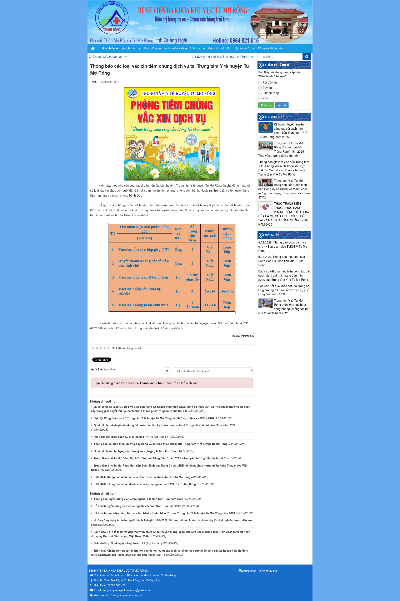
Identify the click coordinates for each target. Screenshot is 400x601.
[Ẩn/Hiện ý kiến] (167, 371)
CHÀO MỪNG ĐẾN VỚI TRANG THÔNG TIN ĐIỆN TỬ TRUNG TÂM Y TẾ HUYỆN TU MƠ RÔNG (246, 57)
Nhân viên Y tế (174, 48)
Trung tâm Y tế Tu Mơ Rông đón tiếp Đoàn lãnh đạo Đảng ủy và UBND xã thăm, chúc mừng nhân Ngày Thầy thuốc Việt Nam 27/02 (284, 188)
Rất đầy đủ (269, 82)
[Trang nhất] (93, 48)
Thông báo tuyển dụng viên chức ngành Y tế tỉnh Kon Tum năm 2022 (138, 499)
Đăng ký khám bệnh (271, 48)
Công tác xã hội (218, 48)
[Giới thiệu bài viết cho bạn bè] (235, 81)
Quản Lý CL (243, 48)
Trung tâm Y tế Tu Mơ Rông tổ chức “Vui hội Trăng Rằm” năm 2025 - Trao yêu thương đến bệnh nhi (158, 458)
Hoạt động (151, 48)
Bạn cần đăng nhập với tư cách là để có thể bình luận (146, 383)
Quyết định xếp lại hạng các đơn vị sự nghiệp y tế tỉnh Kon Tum (135, 451)
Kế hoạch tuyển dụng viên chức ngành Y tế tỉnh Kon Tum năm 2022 (137, 506)
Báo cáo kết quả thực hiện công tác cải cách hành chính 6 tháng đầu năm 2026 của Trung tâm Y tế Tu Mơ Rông (284, 275)
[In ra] (243, 81)
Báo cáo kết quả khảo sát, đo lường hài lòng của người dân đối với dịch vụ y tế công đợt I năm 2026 (284, 290)
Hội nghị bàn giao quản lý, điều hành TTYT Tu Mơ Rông (130, 437)
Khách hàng (129, 48)
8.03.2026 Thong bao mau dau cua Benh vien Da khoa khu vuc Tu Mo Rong (142, 477)
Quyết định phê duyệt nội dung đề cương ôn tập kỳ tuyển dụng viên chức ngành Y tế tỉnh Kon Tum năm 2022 (164, 425)
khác (265, 98)
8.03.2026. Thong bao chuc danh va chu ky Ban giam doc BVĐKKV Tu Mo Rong (145, 484)
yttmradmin (247, 336)
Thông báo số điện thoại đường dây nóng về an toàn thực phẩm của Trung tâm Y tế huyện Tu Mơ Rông (161, 444)
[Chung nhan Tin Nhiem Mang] (258, 570)
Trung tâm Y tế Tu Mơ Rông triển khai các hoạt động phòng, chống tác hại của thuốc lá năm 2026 (283, 306)
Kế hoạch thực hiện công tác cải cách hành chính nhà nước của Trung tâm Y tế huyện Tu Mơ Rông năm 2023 (164, 513)
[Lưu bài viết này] (250, 81)
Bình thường (270, 93)
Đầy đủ (267, 87)
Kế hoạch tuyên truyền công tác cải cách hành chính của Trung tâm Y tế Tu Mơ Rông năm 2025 (282, 130)
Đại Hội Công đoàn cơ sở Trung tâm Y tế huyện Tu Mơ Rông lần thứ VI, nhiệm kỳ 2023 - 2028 (154, 418)
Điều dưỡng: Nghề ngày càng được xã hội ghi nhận (127, 543)
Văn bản (195, 48)
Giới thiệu (108, 48)
